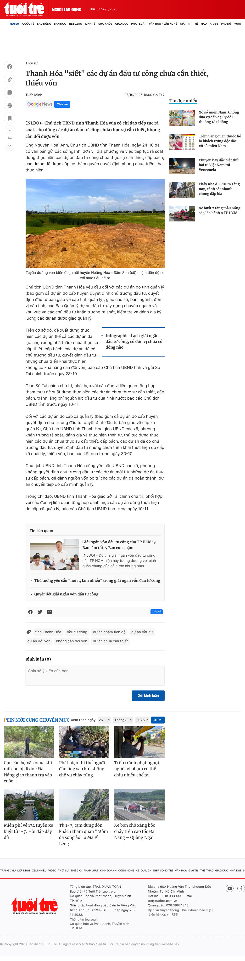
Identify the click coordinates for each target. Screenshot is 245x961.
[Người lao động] (66, 9)
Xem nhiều (39, 870)
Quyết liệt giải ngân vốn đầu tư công (66, 594)
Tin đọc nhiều (183, 100)
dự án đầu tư (142, 632)
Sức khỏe (105, 23)
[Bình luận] (9, 93)
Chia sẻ (62, 104)
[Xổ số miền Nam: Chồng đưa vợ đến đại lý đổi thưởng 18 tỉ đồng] (182, 118)
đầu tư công (77, 632)
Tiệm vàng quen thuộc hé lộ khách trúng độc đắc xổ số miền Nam (220, 141)
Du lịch (146, 870)
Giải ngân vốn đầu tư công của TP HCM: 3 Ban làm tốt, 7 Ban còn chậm (119, 545)
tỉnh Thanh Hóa (48, 632)
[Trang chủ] (5, 24)
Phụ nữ (226, 23)
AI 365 (214, 23)
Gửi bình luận (148, 696)
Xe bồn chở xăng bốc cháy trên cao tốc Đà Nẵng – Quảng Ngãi (134, 831)
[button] (9, 130)
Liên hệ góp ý (159, 914)
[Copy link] (9, 80)
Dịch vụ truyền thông (163, 910)
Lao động (44, 23)
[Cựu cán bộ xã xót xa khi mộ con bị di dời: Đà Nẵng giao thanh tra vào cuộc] (29, 742)
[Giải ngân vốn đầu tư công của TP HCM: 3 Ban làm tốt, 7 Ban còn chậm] (54, 554)
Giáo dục (121, 23)
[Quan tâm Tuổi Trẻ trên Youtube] (230, 888)
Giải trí (185, 23)
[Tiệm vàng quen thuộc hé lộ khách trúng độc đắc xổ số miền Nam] (182, 142)
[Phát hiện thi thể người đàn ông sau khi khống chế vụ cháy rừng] (84, 742)
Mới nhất (23, 870)
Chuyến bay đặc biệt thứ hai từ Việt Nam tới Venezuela (219, 165)
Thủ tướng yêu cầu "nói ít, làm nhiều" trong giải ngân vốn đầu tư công (97, 580)
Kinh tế (90, 23)
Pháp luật (138, 23)
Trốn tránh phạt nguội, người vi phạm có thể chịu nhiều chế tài (137, 769)
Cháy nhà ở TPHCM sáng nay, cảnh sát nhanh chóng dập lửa (219, 189)
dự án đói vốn (39, 641)
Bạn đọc (60, 23)
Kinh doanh (108, 870)
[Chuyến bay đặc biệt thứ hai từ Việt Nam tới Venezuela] (182, 166)
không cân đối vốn (71, 641)
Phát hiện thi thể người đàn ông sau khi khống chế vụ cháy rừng (82, 769)
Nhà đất (235, 870)
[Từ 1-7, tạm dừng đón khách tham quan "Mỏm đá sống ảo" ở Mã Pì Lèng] (84, 805)
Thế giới (76, 870)
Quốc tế (28, 23)
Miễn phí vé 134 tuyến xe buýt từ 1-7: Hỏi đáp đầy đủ (28, 831)
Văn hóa (181, 870)
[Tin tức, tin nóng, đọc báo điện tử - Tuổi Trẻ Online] (28, 9)
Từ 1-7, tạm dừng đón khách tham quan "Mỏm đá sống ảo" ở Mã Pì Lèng (83, 834)
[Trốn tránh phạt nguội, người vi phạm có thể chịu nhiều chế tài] (139, 742)
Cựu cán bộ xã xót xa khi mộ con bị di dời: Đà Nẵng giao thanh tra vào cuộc (28, 772)
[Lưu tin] (9, 119)
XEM (157, 720)
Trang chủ (8, 870)
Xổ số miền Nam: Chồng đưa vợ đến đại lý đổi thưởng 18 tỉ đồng (219, 117)
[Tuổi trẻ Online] (35, 905)
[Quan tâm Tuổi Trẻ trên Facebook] (241, 888)
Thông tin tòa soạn (84, 919)
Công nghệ (126, 870)
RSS (175, 914)
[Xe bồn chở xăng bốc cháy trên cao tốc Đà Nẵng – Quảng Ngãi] (139, 805)
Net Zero (75, 23)
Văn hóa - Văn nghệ (163, 23)
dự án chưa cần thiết (110, 641)
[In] (9, 106)
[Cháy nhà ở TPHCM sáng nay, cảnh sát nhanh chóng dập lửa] (182, 190)
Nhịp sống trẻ (163, 870)
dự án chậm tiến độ (109, 632)
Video (52, 870)
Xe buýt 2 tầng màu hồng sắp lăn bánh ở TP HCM (219, 210)
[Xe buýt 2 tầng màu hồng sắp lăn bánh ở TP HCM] (182, 214)
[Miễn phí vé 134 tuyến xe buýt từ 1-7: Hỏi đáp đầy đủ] (29, 805)
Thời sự (13, 23)
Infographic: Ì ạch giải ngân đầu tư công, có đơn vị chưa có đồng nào (134, 342)
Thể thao (200, 23)
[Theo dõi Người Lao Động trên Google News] (40, 104)
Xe (137, 870)
